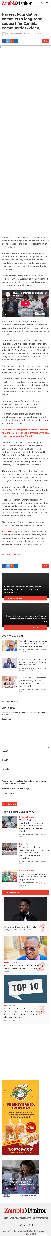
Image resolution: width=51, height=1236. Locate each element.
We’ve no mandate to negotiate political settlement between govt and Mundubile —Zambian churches (34, 852)
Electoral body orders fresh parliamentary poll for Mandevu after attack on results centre (32, 682)
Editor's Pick (24, 844)
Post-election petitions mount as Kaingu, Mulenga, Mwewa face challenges (34, 662)
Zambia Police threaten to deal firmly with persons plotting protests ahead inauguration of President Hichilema (32, 825)
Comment (6, 719)
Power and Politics (9, 10)
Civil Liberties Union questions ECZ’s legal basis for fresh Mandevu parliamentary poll (33, 644)
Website (5, 769)
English (32, 1234)
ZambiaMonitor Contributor (34, 668)
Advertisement (40, 1218)
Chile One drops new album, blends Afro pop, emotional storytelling (24, 928)
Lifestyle (8, 924)
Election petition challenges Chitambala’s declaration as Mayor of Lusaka (33, 877)
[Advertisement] (25, 1049)
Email (5, 760)
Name (5, 751)
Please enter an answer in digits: (16, 788)
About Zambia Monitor (20, 1218)
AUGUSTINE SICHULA (18, 34)
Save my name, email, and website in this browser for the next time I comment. (24, 782)
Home (5, 1218)
